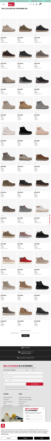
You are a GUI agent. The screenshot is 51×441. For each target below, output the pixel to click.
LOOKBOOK (6, 399)
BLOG (4, 403)
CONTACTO (21, 403)
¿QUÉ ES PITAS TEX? (8, 401)
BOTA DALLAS (20, 166)
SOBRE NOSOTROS (7, 397)
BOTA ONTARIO (20, 321)
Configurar (9, 438)
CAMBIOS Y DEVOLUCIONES (25, 399)
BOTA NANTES (3, 295)
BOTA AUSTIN (3, 38)
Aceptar (41, 438)
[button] (49, 220)
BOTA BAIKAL (3, 89)
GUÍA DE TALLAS (22, 401)
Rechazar (25, 438)
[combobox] (5, 380)
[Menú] (3, 4)
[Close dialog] (43, 408)
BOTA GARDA (20, 218)
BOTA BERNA (3, 115)
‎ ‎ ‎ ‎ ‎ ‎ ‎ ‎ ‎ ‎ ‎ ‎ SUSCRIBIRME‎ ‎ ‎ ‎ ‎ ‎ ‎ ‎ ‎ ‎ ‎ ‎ (34, 384)
